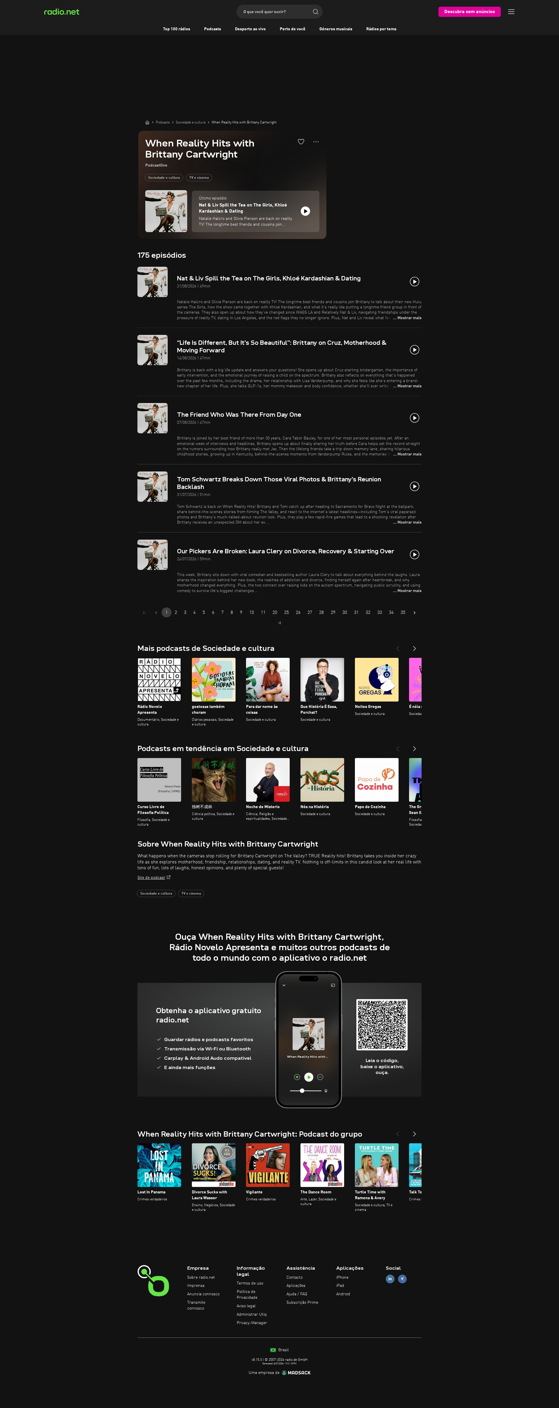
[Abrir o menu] (511, 11)
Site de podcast (151, 878)
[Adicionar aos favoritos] (301, 141)
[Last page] (279, 623)
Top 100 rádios (176, 29)
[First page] (144, 612)
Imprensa (195, 1286)
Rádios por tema (381, 29)
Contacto (294, 1277)
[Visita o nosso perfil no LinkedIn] (390, 1279)
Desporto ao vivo (250, 29)
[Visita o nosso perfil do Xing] (402, 1279)
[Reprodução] (305, 211)
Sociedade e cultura (164, 178)
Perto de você (292, 29)
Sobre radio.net (201, 1277)
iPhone (342, 1277)
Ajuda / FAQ (296, 1294)
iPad (340, 1286)
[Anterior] (398, 646)
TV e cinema (199, 178)
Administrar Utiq (252, 1314)
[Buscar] (315, 11)
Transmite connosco (196, 1305)
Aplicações (295, 1286)
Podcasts (212, 29)
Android (343, 1294)
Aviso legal (246, 1306)
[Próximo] (415, 646)
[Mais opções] (316, 141)
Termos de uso (250, 1283)
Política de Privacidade (247, 1295)
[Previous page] (156, 612)
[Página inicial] (147, 122)
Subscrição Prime (302, 1303)
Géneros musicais (335, 29)
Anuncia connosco (203, 1294)
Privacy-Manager (252, 1323)
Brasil (283, 1350)
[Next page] (414, 612)
